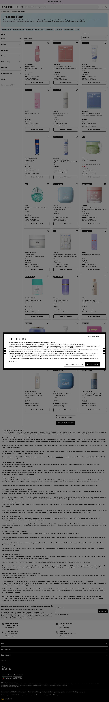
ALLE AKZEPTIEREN (92, 364)
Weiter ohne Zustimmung (95, 336)
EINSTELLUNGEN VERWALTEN (74, 364)
